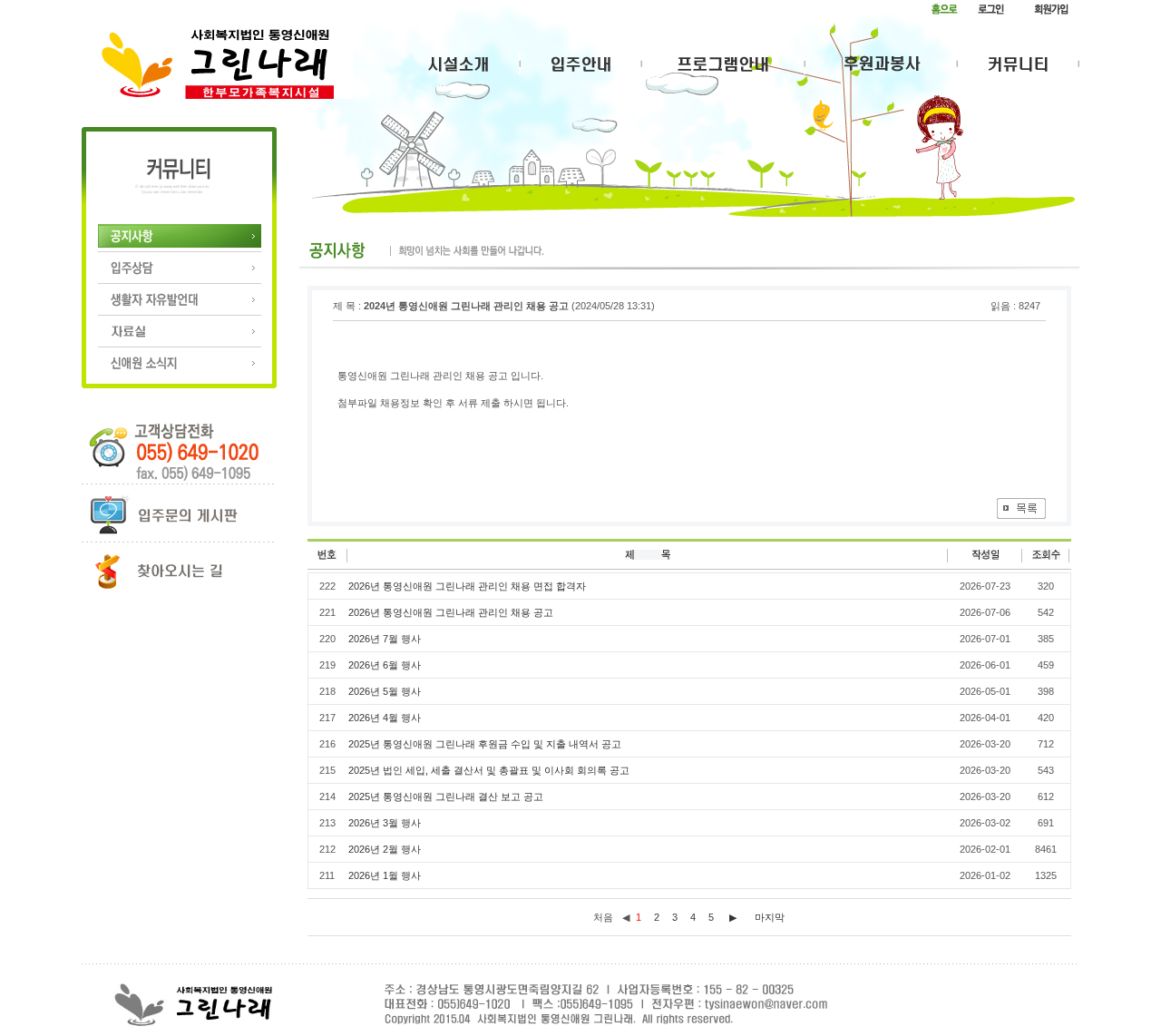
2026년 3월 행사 (384, 822)
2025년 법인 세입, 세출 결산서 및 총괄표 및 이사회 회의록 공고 (488, 770)
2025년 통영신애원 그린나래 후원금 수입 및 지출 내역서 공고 (484, 743)
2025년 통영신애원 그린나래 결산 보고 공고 (445, 796)
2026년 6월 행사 (384, 665)
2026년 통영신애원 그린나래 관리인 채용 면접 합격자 (467, 586)
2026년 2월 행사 (384, 849)
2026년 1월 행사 (384, 875)
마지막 (770, 917)
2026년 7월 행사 (384, 638)
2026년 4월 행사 (384, 717)
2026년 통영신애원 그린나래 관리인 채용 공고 (450, 612)
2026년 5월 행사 (384, 691)
